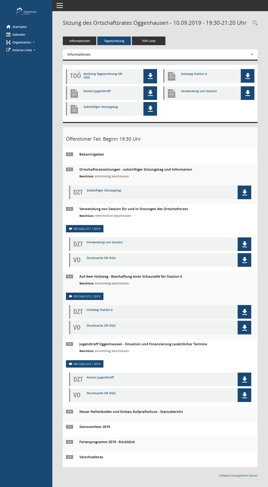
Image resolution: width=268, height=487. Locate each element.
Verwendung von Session (199, 91)
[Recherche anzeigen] (254, 23)
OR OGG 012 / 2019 (86, 296)
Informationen (79, 41)
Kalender (19, 35)
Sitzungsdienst (244, 475)
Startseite (20, 27)
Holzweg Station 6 (194, 74)
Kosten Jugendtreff (97, 91)
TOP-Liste (149, 41)
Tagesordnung (114, 41)
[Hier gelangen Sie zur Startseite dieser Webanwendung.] (26, 10)
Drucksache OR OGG (101, 258)
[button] (26, 42)
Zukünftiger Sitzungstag (101, 107)
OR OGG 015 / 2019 (86, 364)
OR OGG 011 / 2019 (86, 229)
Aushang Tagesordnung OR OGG (103, 75)
